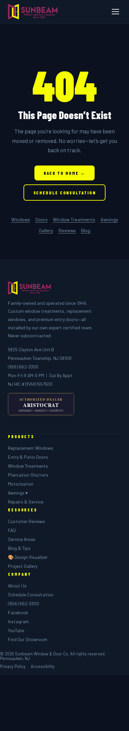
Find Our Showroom (27, 639)
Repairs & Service (25, 501)
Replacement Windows (30, 448)
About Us (17, 585)
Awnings (109, 219)
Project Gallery (22, 566)
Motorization (20, 484)
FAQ (12, 530)
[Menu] (115, 11)
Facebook (18, 612)
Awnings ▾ (18, 493)
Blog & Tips (19, 548)
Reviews (67, 230)
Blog (85, 230)
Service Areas (21, 539)
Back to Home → (65, 173)
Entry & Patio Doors (28, 457)
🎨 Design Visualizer (28, 557)
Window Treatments (74, 219)
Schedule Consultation (64, 192)
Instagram (18, 621)
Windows (20, 219)
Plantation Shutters (28, 475)
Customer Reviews (26, 521)
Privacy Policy (12, 666)
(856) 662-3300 (23, 366)
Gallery (46, 230)
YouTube (16, 630)
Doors (41, 219)
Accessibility (43, 666)
